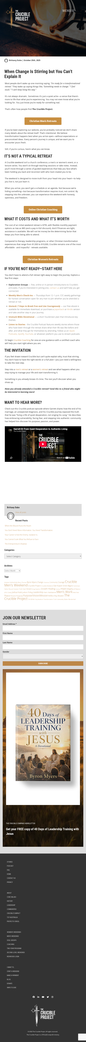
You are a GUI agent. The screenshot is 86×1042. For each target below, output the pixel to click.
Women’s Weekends (14, 932)
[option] (43, 28)
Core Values (11, 897)
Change (40, 582)
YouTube (29, 334)
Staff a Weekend (13, 971)
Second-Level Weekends (16, 952)
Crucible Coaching (22, 340)
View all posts (20, 512)
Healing (51, 588)
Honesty (58, 589)
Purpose (19, 596)
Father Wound (8, 589)
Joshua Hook (17, 592)
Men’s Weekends (13, 936)
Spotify (21, 334)
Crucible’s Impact (13, 913)
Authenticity (13, 582)
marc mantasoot (50, 592)
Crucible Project (34, 585)
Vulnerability (60, 599)
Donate (9, 983)
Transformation (48, 599)
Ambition (6, 582)
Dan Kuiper (58, 585)
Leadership (38, 592)
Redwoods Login (13, 957)
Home (9, 874)
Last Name (7, 642)
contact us (54, 287)
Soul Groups (11, 940)
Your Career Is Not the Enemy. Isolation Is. (21, 535)
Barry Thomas (22, 582)
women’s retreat (40, 369)
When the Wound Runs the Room (18, 526)
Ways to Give (11, 988)
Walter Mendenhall (70, 599)
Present (13, 596)
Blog (9, 979)
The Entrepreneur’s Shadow (16, 544)
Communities (11, 909)
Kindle (70, 309)
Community (53, 582)
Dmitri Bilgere (68, 586)
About (9, 893)
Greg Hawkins (36, 589)
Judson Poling (27, 592)
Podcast (10, 866)
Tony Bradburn (39, 599)
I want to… (11, 967)
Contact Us (11, 878)
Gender (6, 652)
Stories (10, 862)
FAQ (8, 870)
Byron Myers (32, 582)
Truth (55, 599)
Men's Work (64, 592)
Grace (28, 589)
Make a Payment (13, 975)
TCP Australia (12, 917)
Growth (44, 588)
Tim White (31, 599)
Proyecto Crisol (13, 921)
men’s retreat (21, 369)
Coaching (10, 944)
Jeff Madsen (76, 589)
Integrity (70, 589)
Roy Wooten (59, 596)
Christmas (46, 582)
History (10, 901)
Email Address (10, 624)
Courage (61, 582)
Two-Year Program (14, 948)
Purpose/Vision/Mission (35, 595)
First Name (8, 633)
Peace (7, 595)
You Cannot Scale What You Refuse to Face (21, 539)
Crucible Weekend (47, 586)
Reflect (51, 596)
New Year (76, 592)
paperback (59, 309)
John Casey (8, 592)
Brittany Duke (15, 60)
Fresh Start (22, 589)
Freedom (15, 589)
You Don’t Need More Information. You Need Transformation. (29, 530)
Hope (63, 588)
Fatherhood (76, 586)
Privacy (10, 882)
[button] (66, 10)
